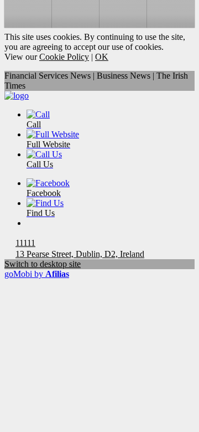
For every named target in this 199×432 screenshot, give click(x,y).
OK (101, 56)
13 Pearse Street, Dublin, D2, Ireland (79, 254)
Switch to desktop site (42, 264)
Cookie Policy (64, 56)
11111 (25, 243)
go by (36, 274)
